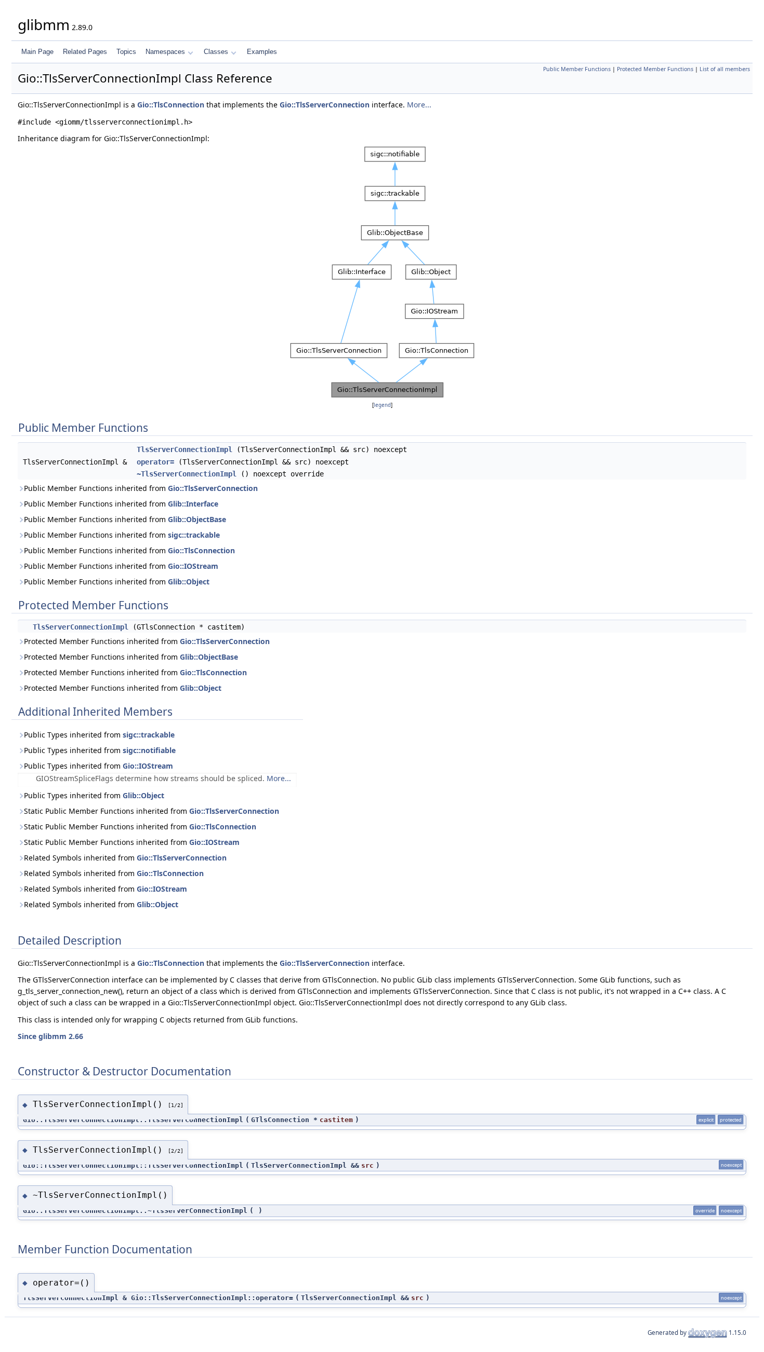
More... (419, 105)
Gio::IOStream (193, 566)
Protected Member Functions (655, 69)
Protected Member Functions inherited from (147, 641)
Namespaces (165, 52)
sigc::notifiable (149, 750)
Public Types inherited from (99, 735)
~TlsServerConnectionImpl (186, 474)
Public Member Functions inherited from (141, 488)
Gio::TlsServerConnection (325, 105)
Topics (126, 52)
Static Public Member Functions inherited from (151, 811)
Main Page (37, 52)
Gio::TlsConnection (170, 105)
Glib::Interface (193, 504)
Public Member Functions (577, 69)
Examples (262, 52)
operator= (155, 462)
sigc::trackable (194, 535)
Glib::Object (188, 581)
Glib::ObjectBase (197, 519)
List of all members (725, 69)
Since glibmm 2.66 (50, 1036)
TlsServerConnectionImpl (184, 449)
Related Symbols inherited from (125, 858)
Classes (216, 52)
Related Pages (85, 52)
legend (382, 405)
